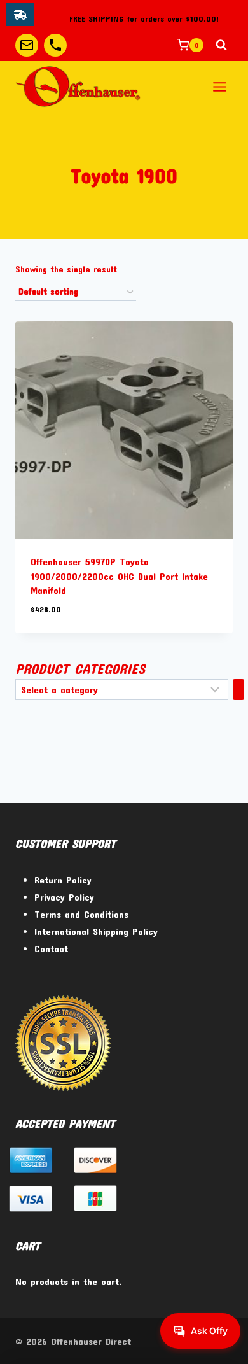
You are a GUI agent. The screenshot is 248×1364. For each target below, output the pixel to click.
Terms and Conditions (81, 914)
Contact (51, 948)
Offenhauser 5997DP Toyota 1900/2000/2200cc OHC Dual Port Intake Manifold (119, 576)
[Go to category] (238, 689)
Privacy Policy (64, 897)
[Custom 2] (55, 45)
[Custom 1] (26, 45)
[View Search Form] (221, 45)
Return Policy (63, 879)
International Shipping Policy (96, 931)
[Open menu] (219, 86)
